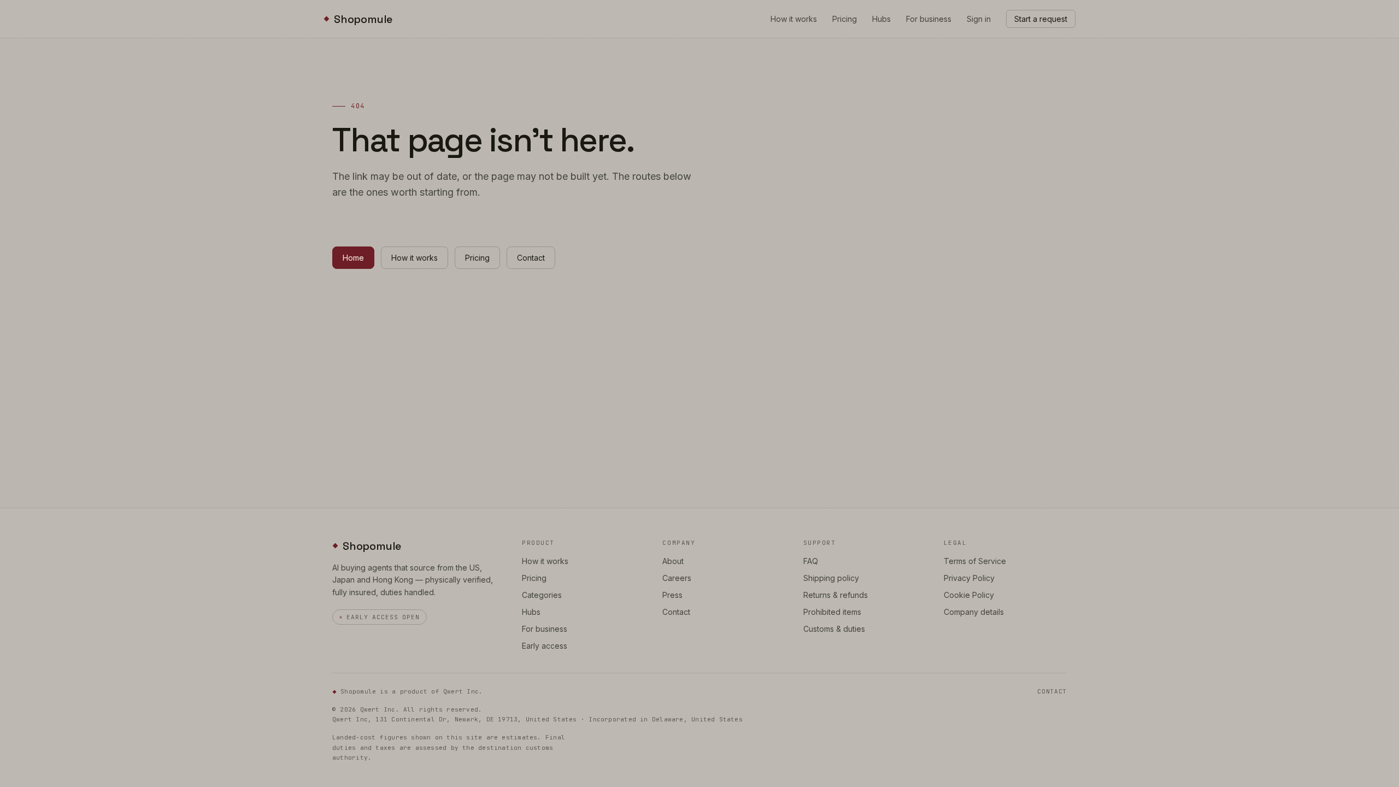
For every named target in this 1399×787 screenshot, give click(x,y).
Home (353, 257)
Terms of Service (975, 561)
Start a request (1040, 19)
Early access (544, 645)
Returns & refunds (835, 595)
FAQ (810, 561)
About (673, 561)
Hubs (881, 19)
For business (928, 19)
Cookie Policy (969, 595)
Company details (974, 611)
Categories (542, 595)
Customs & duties (834, 628)
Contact (531, 257)
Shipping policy (831, 578)
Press (672, 595)
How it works (794, 19)
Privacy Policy (969, 578)
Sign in (979, 19)
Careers (676, 578)
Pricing (844, 19)
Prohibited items (832, 611)
